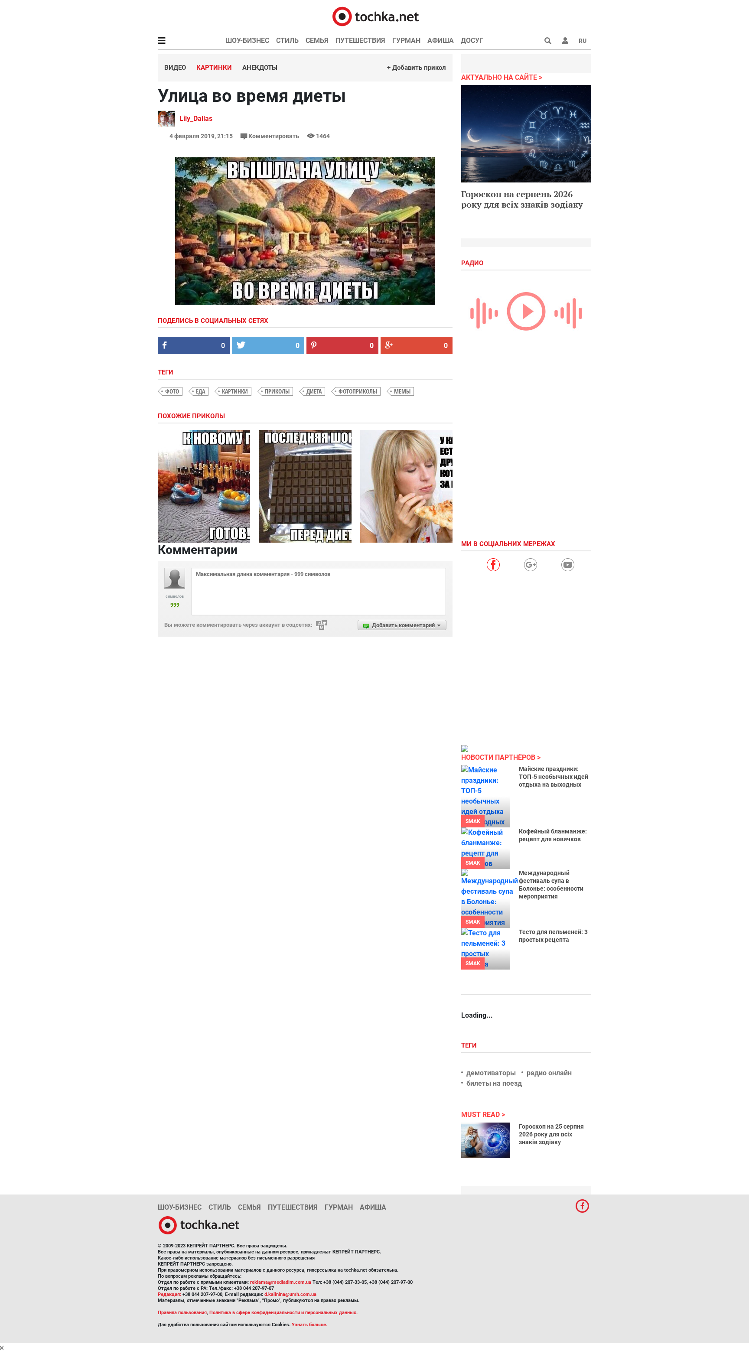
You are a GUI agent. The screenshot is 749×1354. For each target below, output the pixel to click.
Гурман (406, 40)
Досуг (472, 40)
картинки (235, 391)
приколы (277, 391)
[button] (565, 41)
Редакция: (169, 1294)
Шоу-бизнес (247, 40)
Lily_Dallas (195, 118)
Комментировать (273, 136)
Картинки (214, 68)
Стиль (287, 40)
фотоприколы (358, 391)
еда (200, 391)
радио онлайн (549, 1073)
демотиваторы (491, 1073)
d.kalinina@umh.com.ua (290, 1294)
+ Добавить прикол (416, 68)
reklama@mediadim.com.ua (280, 1282)
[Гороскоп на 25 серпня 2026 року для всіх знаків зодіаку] (485, 1140)
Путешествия (360, 40)
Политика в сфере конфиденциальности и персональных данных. (283, 1312)
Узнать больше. (309, 1325)
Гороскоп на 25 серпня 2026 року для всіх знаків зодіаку (551, 1134)
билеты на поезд (494, 1083)
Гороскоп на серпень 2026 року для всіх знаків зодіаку (522, 199)
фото (172, 391)
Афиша (440, 40)
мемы (402, 391)
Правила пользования (182, 1312)
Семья (317, 40)
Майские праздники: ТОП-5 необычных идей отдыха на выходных (553, 776)
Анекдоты (259, 68)
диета (314, 391)
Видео (175, 68)
